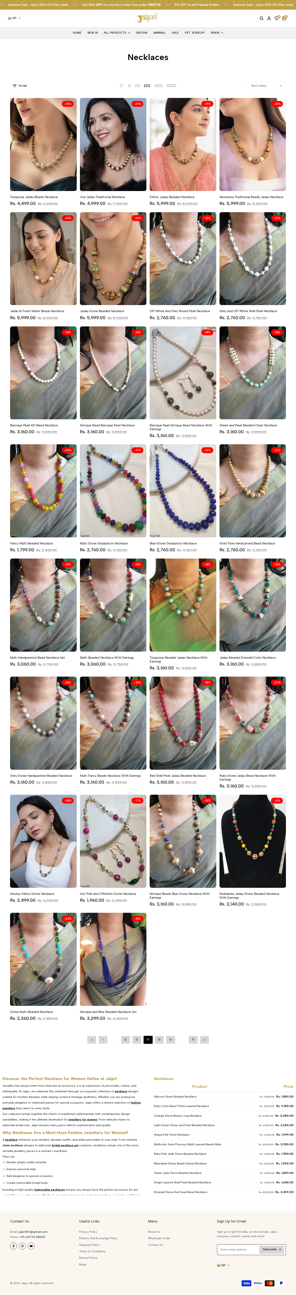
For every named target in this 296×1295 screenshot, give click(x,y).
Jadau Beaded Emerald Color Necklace (247, 657)
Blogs (83, 1264)
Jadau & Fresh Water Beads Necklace (37, 311)
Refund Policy (88, 1258)
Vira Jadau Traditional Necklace (102, 197)
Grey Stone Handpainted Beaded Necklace (41, 776)
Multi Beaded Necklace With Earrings (107, 657)
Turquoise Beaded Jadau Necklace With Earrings (178, 659)
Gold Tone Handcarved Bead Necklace (247, 543)
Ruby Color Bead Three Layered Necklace (181, 1106)
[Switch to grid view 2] (129, 85)
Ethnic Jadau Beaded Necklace (172, 197)
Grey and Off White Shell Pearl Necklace (248, 311)
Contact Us (155, 1245)
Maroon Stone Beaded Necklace (175, 1096)
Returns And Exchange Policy (98, 1238)
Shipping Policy (89, 1245)
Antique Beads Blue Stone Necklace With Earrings (180, 895)
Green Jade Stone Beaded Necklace (178, 1173)
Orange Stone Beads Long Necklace (178, 1115)
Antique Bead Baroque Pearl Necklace (107, 425)
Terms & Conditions (92, 1251)
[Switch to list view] (122, 85)
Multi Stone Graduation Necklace (104, 543)
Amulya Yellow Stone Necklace (32, 894)
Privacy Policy (88, 1232)
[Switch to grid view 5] (158, 85)
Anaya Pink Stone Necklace (171, 1134)
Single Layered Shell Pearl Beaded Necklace (182, 1182)
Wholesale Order (159, 1238)
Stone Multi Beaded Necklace (31, 1012)
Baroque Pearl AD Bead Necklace (34, 425)
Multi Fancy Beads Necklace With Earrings (110, 776)
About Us (154, 1232)
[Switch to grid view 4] (147, 85)
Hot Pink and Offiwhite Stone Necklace (108, 894)
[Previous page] (91, 1040)
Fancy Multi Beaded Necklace (31, 543)
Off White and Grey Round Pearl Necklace (180, 311)
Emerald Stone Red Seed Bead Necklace (180, 1192)
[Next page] (204, 1040)
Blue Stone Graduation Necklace (173, 543)
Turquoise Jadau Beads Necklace (34, 197)
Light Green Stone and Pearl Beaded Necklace (184, 1125)
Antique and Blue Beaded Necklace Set (108, 1012)
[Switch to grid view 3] (137, 85)
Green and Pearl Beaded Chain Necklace (248, 425)
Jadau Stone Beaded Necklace (102, 311)
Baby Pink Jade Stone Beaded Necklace (180, 1154)
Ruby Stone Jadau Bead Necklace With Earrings (247, 777)
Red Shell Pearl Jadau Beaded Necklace (178, 776)
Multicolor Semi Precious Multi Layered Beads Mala (187, 1144)
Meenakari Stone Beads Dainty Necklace (180, 1163)
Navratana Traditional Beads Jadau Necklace (251, 197)
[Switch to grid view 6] (171, 85)
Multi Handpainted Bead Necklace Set (37, 657)
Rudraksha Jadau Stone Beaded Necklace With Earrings (249, 895)
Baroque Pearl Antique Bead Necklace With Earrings (181, 427)
